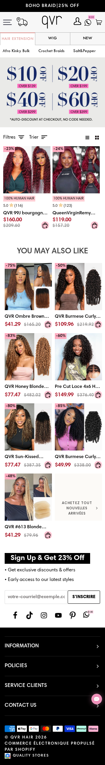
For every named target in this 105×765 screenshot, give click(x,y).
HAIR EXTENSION (18, 39)
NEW (87, 38)
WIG (52, 38)
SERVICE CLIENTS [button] (26, 685)
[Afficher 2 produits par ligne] (97, 137)
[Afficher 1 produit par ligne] (87, 137)
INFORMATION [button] (22, 646)
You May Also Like (52, 251)
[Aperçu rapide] (45, 225)
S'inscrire (83, 597)
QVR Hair (22, 738)
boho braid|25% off (45, 6)
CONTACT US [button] (20, 705)
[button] (51, 51)
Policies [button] (16, 666)
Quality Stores (31, 756)
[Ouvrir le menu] (11, 22)
